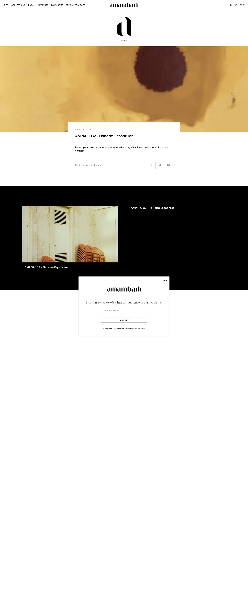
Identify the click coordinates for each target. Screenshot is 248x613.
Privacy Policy (129, 328)
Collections (18, 5)
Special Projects (75, 5)
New (6, 5)
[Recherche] (231, 5)
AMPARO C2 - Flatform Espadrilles (46, 267)
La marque (57, 5)
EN (5, 610)
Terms (143, 328)
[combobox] (8, 610)
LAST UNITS (42, 5)
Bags (31, 5)
